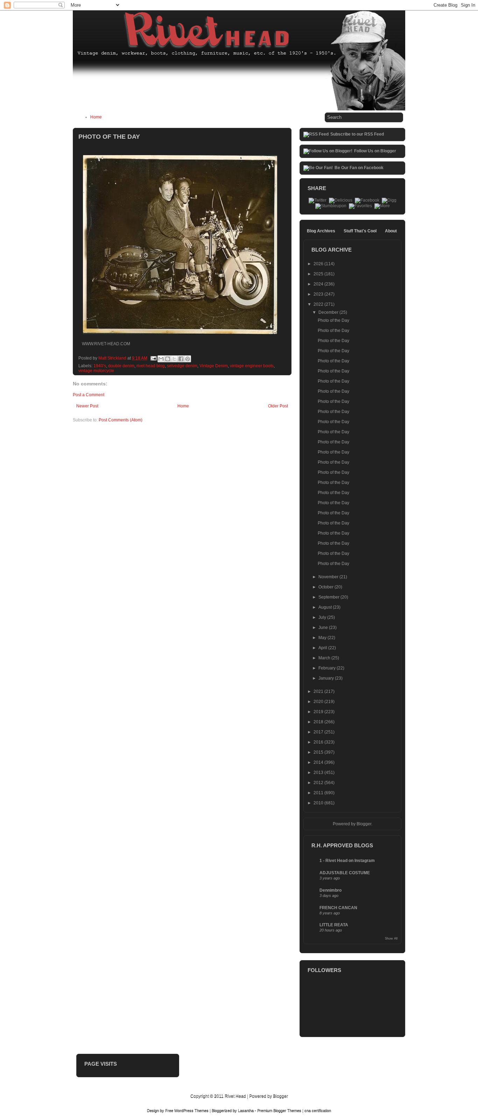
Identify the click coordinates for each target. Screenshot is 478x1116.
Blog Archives (321, 231)
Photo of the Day (333, 320)
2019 (319, 711)
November (328, 576)
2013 (319, 772)
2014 (319, 762)
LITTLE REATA (333, 924)
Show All (391, 938)
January (326, 678)
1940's (99, 365)
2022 (319, 304)
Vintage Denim (213, 365)
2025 (319, 273)
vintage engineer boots (252, 365)
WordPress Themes (191, 1110)
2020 (319, 701)
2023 (319, 294)
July (322, 617)
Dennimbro (330, 890)
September (329, 597)
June (323, 627)
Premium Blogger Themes (279, 1110)
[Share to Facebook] (180, 358)
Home (96, 117)
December (328, 312)
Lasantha (246, 1110)
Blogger (364, 823)
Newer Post (87, 406)
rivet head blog (150, 365)
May (323, 637)
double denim (121, 365)
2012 (319, 782)
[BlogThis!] (167, 358)
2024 (319, 284)
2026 (319, 263)
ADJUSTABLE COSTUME (344, 872)
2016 (319, 742)
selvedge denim (182, 365)
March (324, 657)
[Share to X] (174, 358)
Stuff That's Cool (360, 231)
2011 (319, 792)
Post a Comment (88, 394)
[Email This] (160, 358)
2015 (319, 752)
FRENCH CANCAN (338, 907)
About (391, 231)
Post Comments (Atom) (120, 420)
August (325, 607)
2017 (319, 732)
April (323, 647)
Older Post (278, 406)
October (326, 587)
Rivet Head (235, 1096)
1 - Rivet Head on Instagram (347, 860)
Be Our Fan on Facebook (359, 167)
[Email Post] (153, 358)
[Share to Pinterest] (187, 358)
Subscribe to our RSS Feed (357, 134)
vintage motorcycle (96, 370)
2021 (319, 691)
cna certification (317, 1110)
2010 (319, 802)
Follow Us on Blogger (375, 150)
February (327, 668)
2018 (319, 721)
